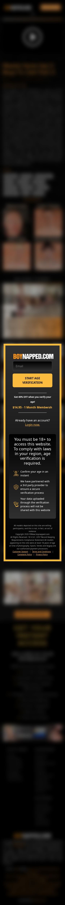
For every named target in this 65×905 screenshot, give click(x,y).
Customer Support (20, 551)
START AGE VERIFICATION (32, 380)
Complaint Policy (25, 554)
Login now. (32, 425)
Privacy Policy (42, 554)
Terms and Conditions (41, 551)
